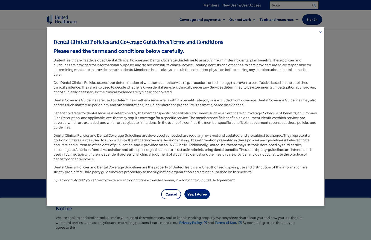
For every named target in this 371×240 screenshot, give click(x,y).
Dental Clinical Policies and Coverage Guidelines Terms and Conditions (138, 42)
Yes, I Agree (197, 194)
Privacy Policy (193, 222)
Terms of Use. (228, 222)
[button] (204, 19)
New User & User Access (241, 5)
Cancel (171, 194)
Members (211, 5)
